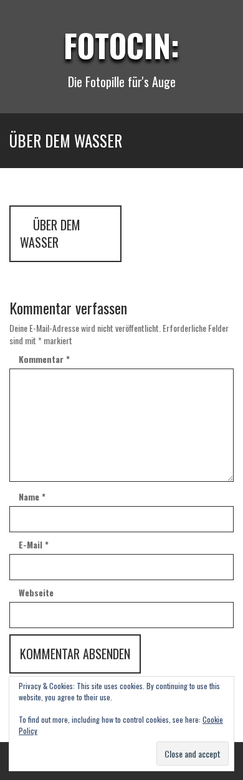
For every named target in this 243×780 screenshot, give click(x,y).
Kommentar (44, 359)
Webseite (36, 592)
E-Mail (34, 544)
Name (32, 497)
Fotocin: (121, 45)
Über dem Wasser (50, 233)
